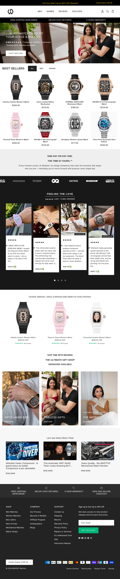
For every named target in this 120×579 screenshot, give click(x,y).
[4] (65, 280)
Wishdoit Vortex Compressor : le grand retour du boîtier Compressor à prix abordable (22, 466)
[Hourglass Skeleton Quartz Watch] (74, 124)
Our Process (35, 512)
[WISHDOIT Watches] (10, 11)
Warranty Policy (61, 523)
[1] (54, 280)
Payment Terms (99, 569)
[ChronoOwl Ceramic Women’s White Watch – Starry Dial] (46, 222)
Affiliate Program (37, 519)
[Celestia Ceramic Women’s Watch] (15, 87)
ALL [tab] (32, 68)
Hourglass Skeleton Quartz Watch (74, 139)
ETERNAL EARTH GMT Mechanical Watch (75, 103)
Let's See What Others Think (60, 438)
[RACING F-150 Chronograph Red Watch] (101, 222)
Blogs (32, 527)
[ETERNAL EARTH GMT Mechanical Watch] (74, 87)
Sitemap (111, 569)
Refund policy (86, 569)
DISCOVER (77, 11)
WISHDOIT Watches (19, 568)
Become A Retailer (38, 516)
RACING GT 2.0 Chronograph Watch (104, 103)
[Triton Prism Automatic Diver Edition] (104, 124)
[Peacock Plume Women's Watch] (15, 124)
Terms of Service (72, 569)
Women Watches (13, 516)
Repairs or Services (62, 531)
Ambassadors (36, 523)
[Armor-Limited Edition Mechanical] (45, 87)
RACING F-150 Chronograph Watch (45, 141)
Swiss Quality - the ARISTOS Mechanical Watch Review (95, 464)
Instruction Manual (62, 543)
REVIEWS (63, 11)
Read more (10, 473)
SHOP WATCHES (16, 53)
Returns (57, 519)
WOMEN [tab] (52, 68)
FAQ (56, 539)
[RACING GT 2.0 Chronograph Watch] (104, 87)
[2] (58, 280)
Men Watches (12, 512)
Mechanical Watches (15, 527)
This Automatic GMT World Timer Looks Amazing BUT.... (58, 464)
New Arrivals (11, 523)
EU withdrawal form (63, 535)
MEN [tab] (41, 68)
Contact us (59, 512)
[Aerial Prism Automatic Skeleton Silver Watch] (74, 219)
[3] (61, 280)
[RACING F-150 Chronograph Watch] (45, 124)
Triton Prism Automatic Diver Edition (104, 141)
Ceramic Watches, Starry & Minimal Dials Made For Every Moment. (60, 297)
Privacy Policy (60, 527)
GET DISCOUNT (88, 530)
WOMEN (50, 11)
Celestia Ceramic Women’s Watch (16, 102)
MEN (40, 11)
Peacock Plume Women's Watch (16, 139)
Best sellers (11, 519)
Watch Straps (12, 531)
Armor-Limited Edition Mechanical (45, 103)
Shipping (58, 516)
